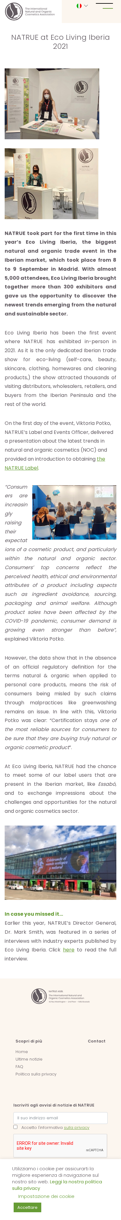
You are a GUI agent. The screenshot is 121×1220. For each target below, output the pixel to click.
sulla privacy (76, 1127)
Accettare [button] (27, 1207)
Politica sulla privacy (36, 1074)
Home (22, 1051)
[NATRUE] (30, 11)
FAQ (19, 1066)
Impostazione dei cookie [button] (46, 1196)
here (68, 949)
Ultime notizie (29, 1059)
